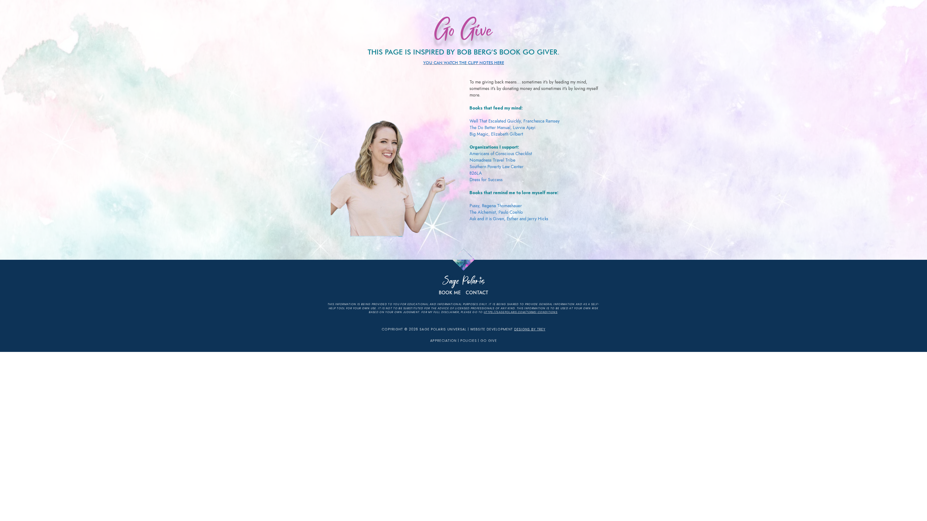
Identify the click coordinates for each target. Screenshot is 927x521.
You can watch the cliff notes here (463, 62)
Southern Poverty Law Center (497, 167)
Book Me (450, 292)
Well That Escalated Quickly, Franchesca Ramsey (515, 121)
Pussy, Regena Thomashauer (496, 206)
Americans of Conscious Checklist (501, 154)
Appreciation (443, 340)
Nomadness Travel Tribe (492, 160)
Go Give (488, 340)
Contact (477, 292)
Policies (468, 340)
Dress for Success (486, 180)
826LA (476, 173)
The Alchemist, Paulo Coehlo (496, 212)
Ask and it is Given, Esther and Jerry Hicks (509, 219)
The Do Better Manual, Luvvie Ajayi (502, 127)
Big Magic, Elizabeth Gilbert (496, 134)
